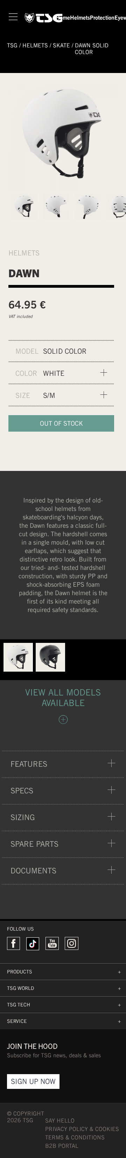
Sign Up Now (33, 1081)
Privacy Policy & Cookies (82, 1129)
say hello (60, 1120)
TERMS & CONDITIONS (75, 1137)
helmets (35, 45)
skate (61, 45)
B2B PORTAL (61, 1146)
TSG (12, 45)
